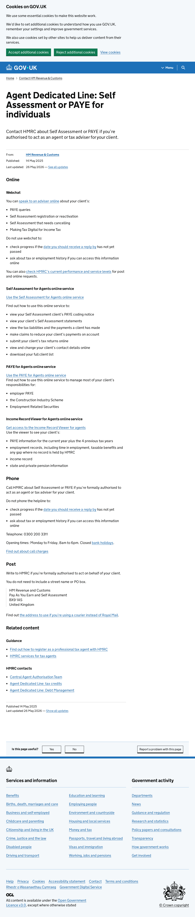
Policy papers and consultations (156, 830)
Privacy (23, 881)
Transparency (142, 838)
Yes (55, 749)
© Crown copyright (174, 905)
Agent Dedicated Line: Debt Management (42, 690)
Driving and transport (22, 855)
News (136, 804)
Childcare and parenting (25, 821)
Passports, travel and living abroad (96, 838)
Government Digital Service (81, 887)
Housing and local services (89, 821)
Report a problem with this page (160, 749)
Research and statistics (150, 821)
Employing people (83, 804)
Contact (95, 881)
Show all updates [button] (57, 711)
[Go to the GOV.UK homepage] (21, 67)
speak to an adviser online (39, 201)
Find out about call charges (27, 551)
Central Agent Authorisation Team (36, 677)
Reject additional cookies (75, 52)
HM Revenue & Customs (42, 154)
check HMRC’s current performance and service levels (68, 271)
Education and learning (87, 795)
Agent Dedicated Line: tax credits (36, 683)
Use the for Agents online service (36, 375)
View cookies (110, 52)
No (78, 749)
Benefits (12, 795)
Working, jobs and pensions (90, 855)
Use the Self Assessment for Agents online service (45, 297)
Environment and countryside (91, 812)
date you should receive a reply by (69, 247)
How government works (150, 847)
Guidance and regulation (151, 812)
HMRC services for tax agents (33, 656)
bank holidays (102, 543)
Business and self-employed (28, 812)
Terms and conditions (121, 881)
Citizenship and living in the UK (30, 830)
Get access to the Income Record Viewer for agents (46, 427)
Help (10, 881)
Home (10, 78)
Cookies (38, 881)
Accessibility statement (67, 881)
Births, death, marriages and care (32, 804)
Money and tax (80, 830)
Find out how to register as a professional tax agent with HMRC (59, 649)
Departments (142, 795)
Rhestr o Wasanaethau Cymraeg (31, 887)
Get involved (141, 855)
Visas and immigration (86, 847)
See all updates (58, 167)
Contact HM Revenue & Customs (40, 78)
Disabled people (19, 847)
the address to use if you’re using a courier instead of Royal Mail (69, 615)
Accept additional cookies (28, 52)
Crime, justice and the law (26, 838)
